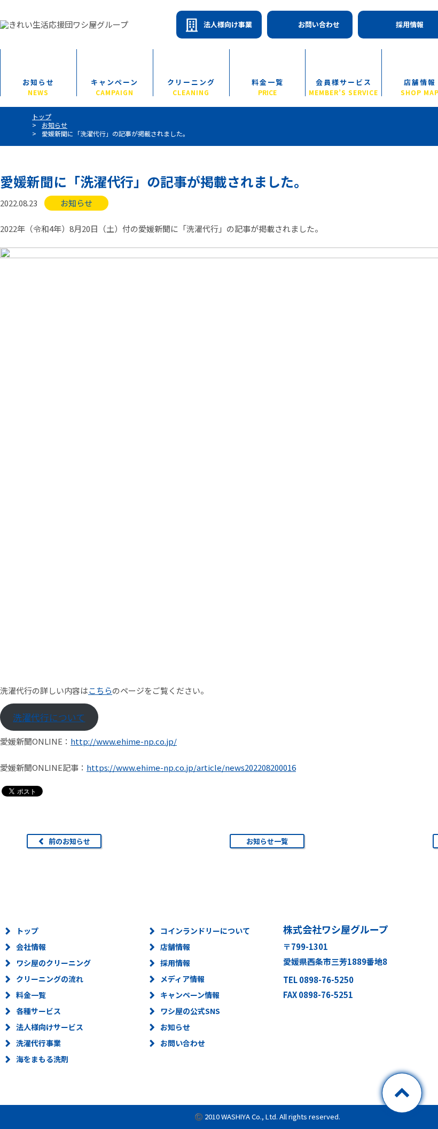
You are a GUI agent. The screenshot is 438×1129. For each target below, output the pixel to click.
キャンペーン (114, 86)
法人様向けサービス (49, 1027)
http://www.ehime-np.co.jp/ (124, 741)
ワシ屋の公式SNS (190, 1011)
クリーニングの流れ (49, 978)
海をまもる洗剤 (42, 1059)
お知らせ (38, 86)
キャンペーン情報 (190, 994)
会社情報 (31, 946)
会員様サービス (343, 86)
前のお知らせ (69, 841)
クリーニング (191, 86)
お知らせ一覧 (267, 841)
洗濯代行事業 (38, 1043)
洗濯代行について (49, 717)
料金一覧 (268, 86)
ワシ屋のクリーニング (53, 962)
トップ (27, 930)
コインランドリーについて (205, 930)
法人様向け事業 (228, 24)
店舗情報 (175, 946)
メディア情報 (182, 978)
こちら (100, 690)
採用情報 (175, 962)
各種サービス (38, 1011)
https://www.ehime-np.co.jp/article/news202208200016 (191, 767)
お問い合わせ (319, 24)
